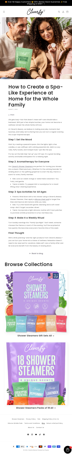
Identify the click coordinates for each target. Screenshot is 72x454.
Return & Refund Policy (55, 423)
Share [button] (12, 115)
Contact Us (40, 427)
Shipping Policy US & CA (50, 419)
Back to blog (37, 253)
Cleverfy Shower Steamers (22, 166)
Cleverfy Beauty (32, 450)
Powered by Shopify (43, 450)
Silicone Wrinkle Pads (15, 423)
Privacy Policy (31, 419)
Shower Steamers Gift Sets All (35, 335)
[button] (4, 12)
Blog (43, 423)
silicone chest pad (42, 199)
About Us (31, 427)
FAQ (39, 419)
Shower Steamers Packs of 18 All (34, 408)
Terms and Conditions (32, 423)
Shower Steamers (18, 419)
